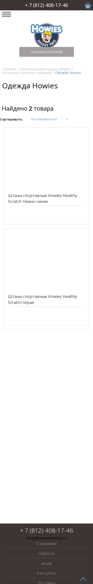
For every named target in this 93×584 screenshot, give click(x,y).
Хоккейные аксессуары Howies (45, 68)
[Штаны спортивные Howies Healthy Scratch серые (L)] (46, 260)
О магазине (46, 543)
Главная (9, 68)
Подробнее (46, 219)
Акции (46, 563)
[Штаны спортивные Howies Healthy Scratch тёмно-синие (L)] (46, 159)
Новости (46, 553)
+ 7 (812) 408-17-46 (46, 5)
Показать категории (46, 52)
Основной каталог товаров (26, 72)
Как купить (46, 573)
